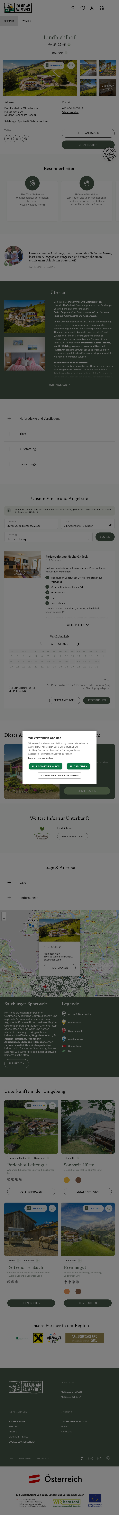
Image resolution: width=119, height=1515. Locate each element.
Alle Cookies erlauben (45, 766)
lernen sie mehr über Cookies (40, 758)
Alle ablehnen (78, 766)
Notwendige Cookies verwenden (59, 775)
